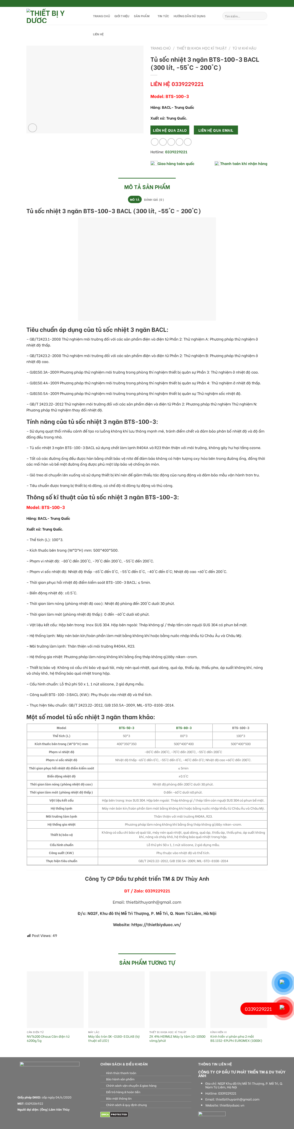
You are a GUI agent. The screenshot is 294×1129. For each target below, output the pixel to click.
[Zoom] (32, 127)
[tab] (135, 199)
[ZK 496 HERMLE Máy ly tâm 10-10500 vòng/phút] (177, 999)
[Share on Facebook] (154, 142)
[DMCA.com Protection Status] (114, 1114)
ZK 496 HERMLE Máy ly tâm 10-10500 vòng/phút (177, 1038)
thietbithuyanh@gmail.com (237, 1099)
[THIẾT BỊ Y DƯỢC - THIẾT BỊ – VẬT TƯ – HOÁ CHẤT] (55, 16)
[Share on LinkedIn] (188, 142)
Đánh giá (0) (154, 199)
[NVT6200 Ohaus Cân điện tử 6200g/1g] (55, 999)
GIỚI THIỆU (122, 16)
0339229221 (227, 1093)
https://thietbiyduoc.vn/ (156, 924)
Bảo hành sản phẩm (120, 1079)
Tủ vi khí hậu (244, 47)
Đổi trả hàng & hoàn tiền (123, 1092)
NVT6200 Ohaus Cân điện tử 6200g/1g (48, 1038)
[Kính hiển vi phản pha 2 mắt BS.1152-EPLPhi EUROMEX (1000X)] (238, 999)
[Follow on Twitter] (261, 3)
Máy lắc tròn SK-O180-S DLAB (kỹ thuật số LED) (114, 1038)
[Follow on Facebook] (252, 3)
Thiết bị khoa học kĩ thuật (202, 47)
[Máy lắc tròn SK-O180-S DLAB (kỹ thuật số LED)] (116, 999)
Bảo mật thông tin (119, 1098)
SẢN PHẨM (142, 16)
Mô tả (134, 199)
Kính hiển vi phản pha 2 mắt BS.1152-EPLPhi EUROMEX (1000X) (236, 1038)
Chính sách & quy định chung (126, 1105)
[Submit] (263, 16)
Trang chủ (160, 47)
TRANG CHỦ (101, 16)
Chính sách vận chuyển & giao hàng (131, 1085)
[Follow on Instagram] (256, 3)
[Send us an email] (265, 3)
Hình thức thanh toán (121, 1073)
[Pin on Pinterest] (179, 142)
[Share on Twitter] (163, 142)
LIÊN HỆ (98, 34)
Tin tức (163, 16)
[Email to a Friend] (171, 142)
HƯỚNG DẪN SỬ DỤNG (189, 16)
